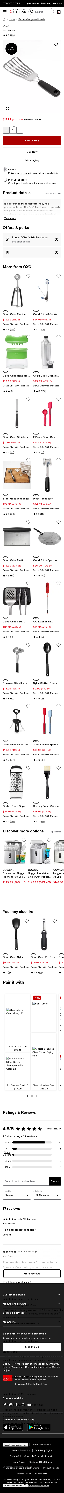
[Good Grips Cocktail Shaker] (47, 352)
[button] (32, 76)
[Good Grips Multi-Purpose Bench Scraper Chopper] (17, 536)
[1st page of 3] (28, 1096)
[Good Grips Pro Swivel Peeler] (44, 934)
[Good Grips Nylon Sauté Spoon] (16, 934)
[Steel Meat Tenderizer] (17, 475)
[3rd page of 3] (36, 1096)
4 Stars (7, 1148)
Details (37, 119)
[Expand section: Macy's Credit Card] (32, 1303)
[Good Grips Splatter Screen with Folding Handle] (47, 536)
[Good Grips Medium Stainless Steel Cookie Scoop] (17, 290)
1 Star (7, 1167)
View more (10, 217)
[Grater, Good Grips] (17, 782)
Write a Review (54, 1129)
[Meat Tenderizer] (47, 475)
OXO (6, 25)
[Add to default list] (28, 276)
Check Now (41, 1384)
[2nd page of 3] (32, 1096)
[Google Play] (38, 1427)
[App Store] (13, 1427)
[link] (17, 320)
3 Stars (7, 1154)
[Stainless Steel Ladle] (17, 659)
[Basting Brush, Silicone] (47, 782)
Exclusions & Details (25, 1384)
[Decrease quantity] (6, 130)
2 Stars (7, 1161)
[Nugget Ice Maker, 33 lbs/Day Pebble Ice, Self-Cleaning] (40, 852)
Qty (13, 127)
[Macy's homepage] (4, 19)
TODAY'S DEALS (11, 3)
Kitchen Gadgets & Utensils (31, 19)
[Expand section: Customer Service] (32, 1294)
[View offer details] (32, 239)
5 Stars (7, 1142)
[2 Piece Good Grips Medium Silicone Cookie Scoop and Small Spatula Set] (47, 413)
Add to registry (32, 160)
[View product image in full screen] (7, 109)
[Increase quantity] (19, 130)
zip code (25, 173)
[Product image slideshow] (32, 76)
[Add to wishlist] (55, 44)
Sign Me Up (32, 1346)
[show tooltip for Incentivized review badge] (24, 1485)
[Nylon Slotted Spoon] (47, 659)
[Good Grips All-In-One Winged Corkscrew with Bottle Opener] (17, 721)
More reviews (32, 1273)
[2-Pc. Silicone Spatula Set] (47, 721)
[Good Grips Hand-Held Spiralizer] (17, 352)
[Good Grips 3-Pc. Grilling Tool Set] (17, 598)
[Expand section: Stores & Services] (32, 1312)
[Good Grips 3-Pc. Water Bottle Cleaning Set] (47, 290)
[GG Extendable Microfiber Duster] (47, 598)
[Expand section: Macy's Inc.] (32, 1321)
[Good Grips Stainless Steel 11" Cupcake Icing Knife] (17, 413)
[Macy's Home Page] (17, 11)
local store (27, 183)
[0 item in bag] (58, 11)
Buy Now (32, 151)
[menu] (5, 12)
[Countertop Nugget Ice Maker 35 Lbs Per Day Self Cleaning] (15, 852)
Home (12, 19)
